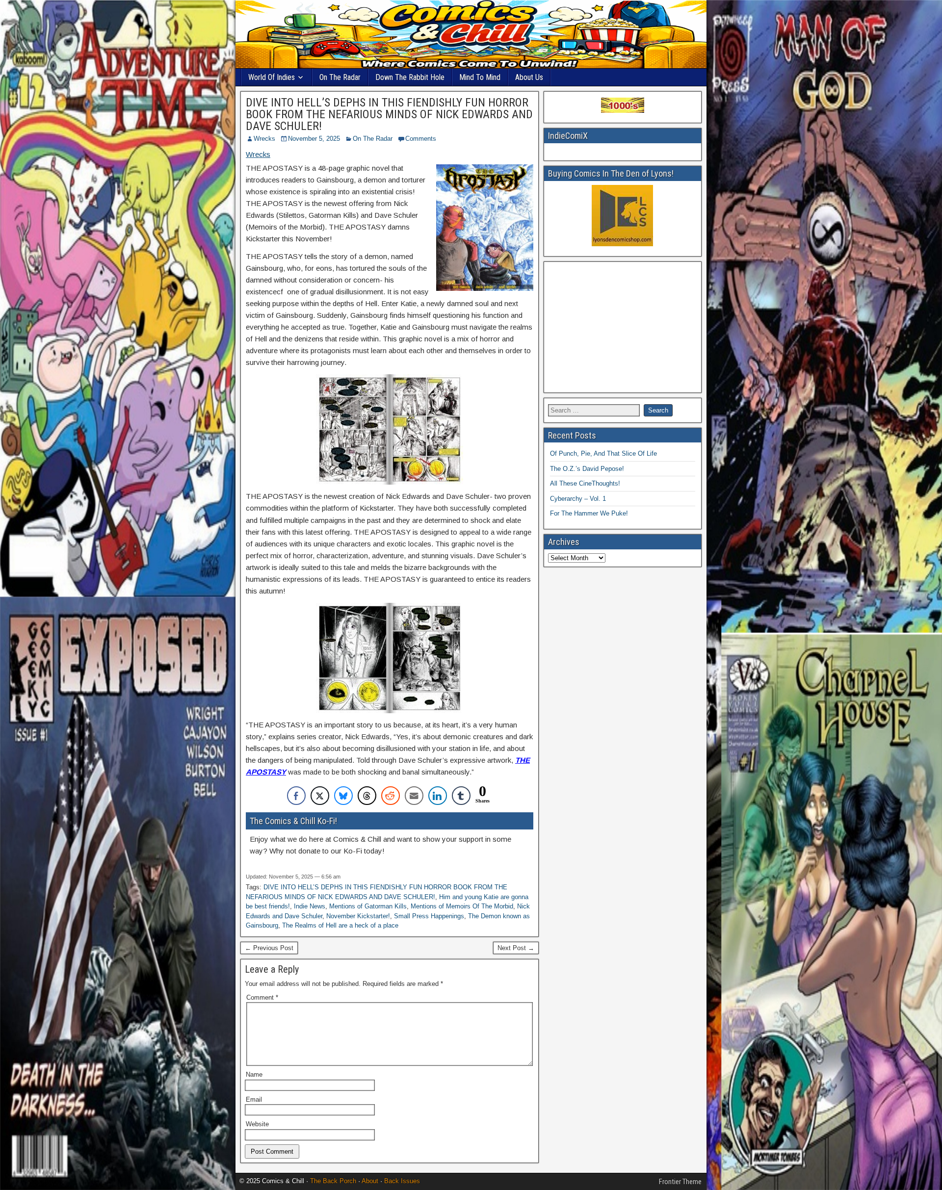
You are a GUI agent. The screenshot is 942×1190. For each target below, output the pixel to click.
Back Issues (402, 1181)
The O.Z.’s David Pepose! (587, 468)
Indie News (309, 906)
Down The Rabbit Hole (410, 77)
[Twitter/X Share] (320, 795)
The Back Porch (333, 1181)
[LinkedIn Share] (437, 795)
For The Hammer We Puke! (589, 513)
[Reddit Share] (390, 795)
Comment (262, 997)
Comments (420, 138)
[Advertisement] (623, 327)
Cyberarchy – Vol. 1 (578, 498)
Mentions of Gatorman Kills (368, 906)
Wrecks (264, 138)
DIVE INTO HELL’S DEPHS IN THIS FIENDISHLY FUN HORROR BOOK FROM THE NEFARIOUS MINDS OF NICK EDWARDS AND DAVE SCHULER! (389, 114)
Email (254, 1099)
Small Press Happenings (429, 916)
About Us (529, 77)
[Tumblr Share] (461, 795)
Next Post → (515, 948)
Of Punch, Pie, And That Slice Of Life (603, 453)
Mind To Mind (479, 77)
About (370, 1181)
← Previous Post (269, 948)
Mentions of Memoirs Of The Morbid (462, 906)
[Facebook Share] (296, 795)
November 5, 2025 (314, 138)
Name (254, 1074)
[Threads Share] (367, 795)
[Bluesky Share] (343, 795)
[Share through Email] (414, 795)
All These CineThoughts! (585, 483)
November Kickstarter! (358, 916)
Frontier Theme (680, 1181)
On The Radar (340, 77)
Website (257, 1124)
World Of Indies (271, 77)
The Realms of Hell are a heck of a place (340, 925)
